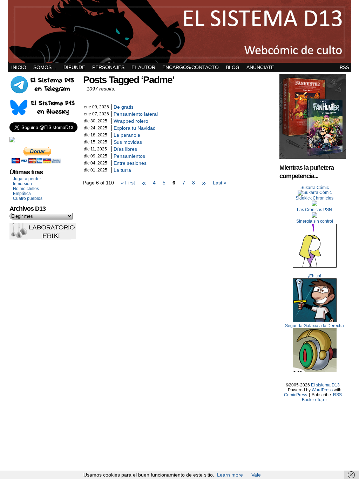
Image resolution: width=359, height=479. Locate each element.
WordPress (322, 389)
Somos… (44, 67)
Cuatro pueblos (27, 198)
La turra (122, 170)
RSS (344, 67)
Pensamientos (129, 156)
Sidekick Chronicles (314, 198)
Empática (22, 193)
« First (128, 182)
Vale (256, 475)
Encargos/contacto (190, 67)
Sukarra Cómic (314, 187)
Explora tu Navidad (135, 128)
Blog (232, 67)
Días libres (125, 149)
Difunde (74, 67)
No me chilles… (28, 188)
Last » (219, 182)
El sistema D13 (179, 31)
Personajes (108, 67)
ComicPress (295, 394)
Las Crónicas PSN (314, 209)
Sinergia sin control (314, 221)
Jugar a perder (27, 178)
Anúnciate (260, 67)
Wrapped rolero (131, 121)
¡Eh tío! (314, 276)
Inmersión (22, 183)
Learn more (230, 475)
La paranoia (127, 135)
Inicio (18, 67)
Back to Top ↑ (314, 399)
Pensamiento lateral (136, 114)
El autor (143, 67)
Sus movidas (128, 142)
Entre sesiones (130, 163)
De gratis (124, 107)
